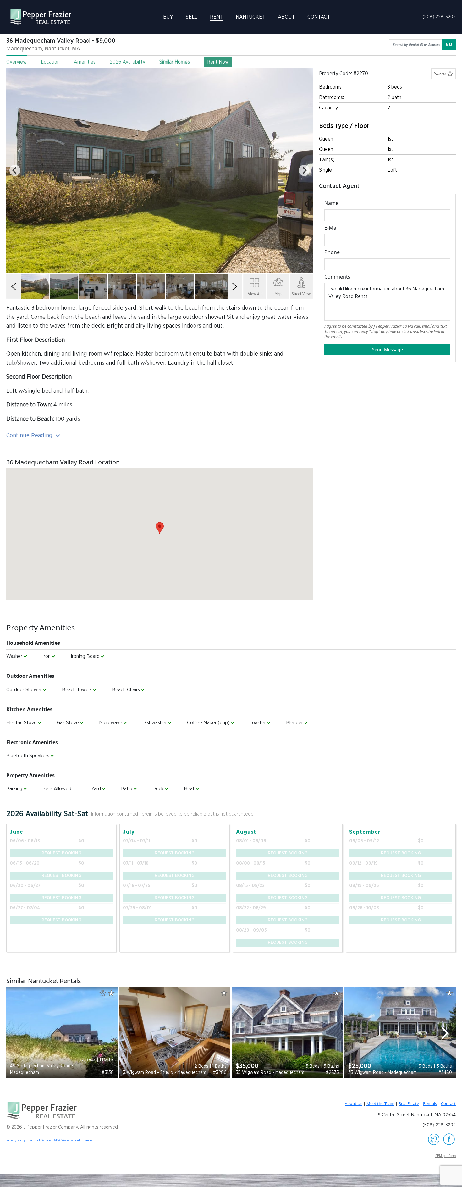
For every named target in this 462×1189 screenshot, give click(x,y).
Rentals (430, 1103)
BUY (168, 16)
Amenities (85, 61)
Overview (16, 61)
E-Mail (331, 227)
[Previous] (14, 170)
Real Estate (409, 1103)
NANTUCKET (250, 16)
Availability (127, 61)
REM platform (445, 1155)
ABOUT (286, 16)
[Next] (304, 170)
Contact (448, 1103)
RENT (216, 16)
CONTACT (318, 16)
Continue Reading (30, 436)
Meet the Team (380, 1103)
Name (331, 203)
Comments (337, 276)
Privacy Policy (15, 1140)
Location (50, 61)
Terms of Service (39, 1140)
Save (440, 73)
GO (449, 44)
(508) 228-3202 (439, 16)
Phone (332, 252)
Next (448, 1033)
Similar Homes (174, 61)
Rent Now (218, 61)
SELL (191, 16)
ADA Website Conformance (73, 1140)
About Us (353, 1103)
